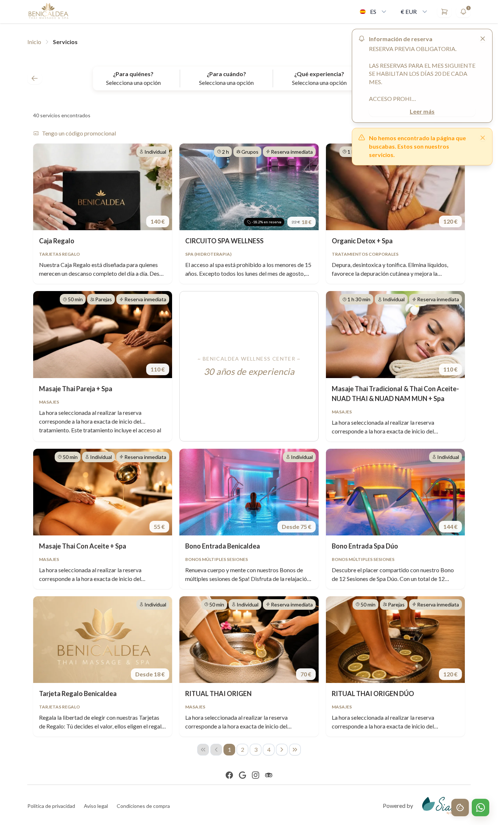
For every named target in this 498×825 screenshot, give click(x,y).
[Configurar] (460, 807)
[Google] (242, 775)
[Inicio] (34, 78)
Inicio (34, 41)
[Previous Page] (216, 749)
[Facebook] (229, 775)
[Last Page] (295, 749)
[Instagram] (255, 775)
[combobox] (373, 12)
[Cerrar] (482, 137)
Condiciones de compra (143, 806)
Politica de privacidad (51, 806)
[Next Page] (282, 749)
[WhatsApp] (480, 807)
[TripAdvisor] (268, 775)
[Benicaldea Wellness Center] (48, 12)
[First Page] (203, 749)
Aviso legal (96, 806)
